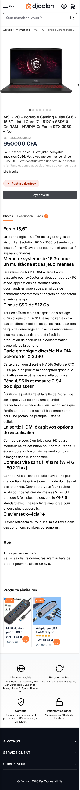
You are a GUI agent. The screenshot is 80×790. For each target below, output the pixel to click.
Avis (42, 216)
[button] (73, 6)
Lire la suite (10, 171)
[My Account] (64, 6)
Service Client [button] (17, 752)
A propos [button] (11, 741)
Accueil (7, 29)
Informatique (22, 29)
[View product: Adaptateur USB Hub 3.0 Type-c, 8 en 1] (47, 611)
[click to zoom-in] (36, 70)
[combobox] (35, 18)
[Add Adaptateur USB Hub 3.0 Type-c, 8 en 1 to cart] (56, 642)
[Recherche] (72, 17)
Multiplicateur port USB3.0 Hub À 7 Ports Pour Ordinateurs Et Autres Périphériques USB (15, 630)
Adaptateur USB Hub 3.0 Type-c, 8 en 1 (47, 630)
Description (25, 216)
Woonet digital (53, 781)
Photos (8, 216)
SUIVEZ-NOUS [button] (14, 764)
